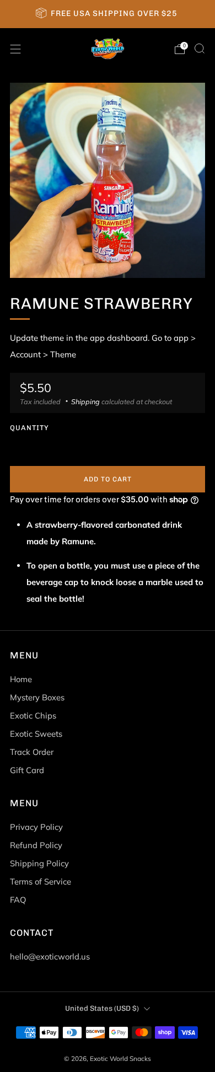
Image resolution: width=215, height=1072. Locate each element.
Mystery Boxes (37, 697)
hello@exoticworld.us (50, 956)
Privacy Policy (36, 827)
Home (21, 679)
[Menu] (15, 49)
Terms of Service (40, 881)
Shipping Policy (39, 863)
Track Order (31, 752)
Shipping (85, 401)
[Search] (199, 48)
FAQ (18, 899)
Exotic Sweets (36, 733)
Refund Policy (36, 845)
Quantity (29, 428)
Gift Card (27, 770)
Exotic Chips (33, 715)
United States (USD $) (102, 1008)
